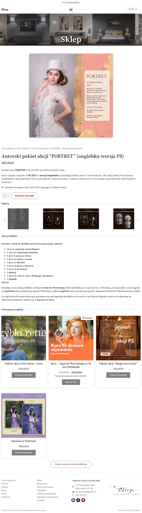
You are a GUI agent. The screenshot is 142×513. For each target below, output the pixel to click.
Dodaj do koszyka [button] (23, 375)
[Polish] (7, 9)
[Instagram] (78, 500)
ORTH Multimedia (134, 510)
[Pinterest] (83, 500)
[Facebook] (73, 500)
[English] (3, 9)
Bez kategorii (23, 148)
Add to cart (71, 382)
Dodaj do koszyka (24, 195)
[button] (71, 9)
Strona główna (8, 148)
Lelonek (71, 2)
